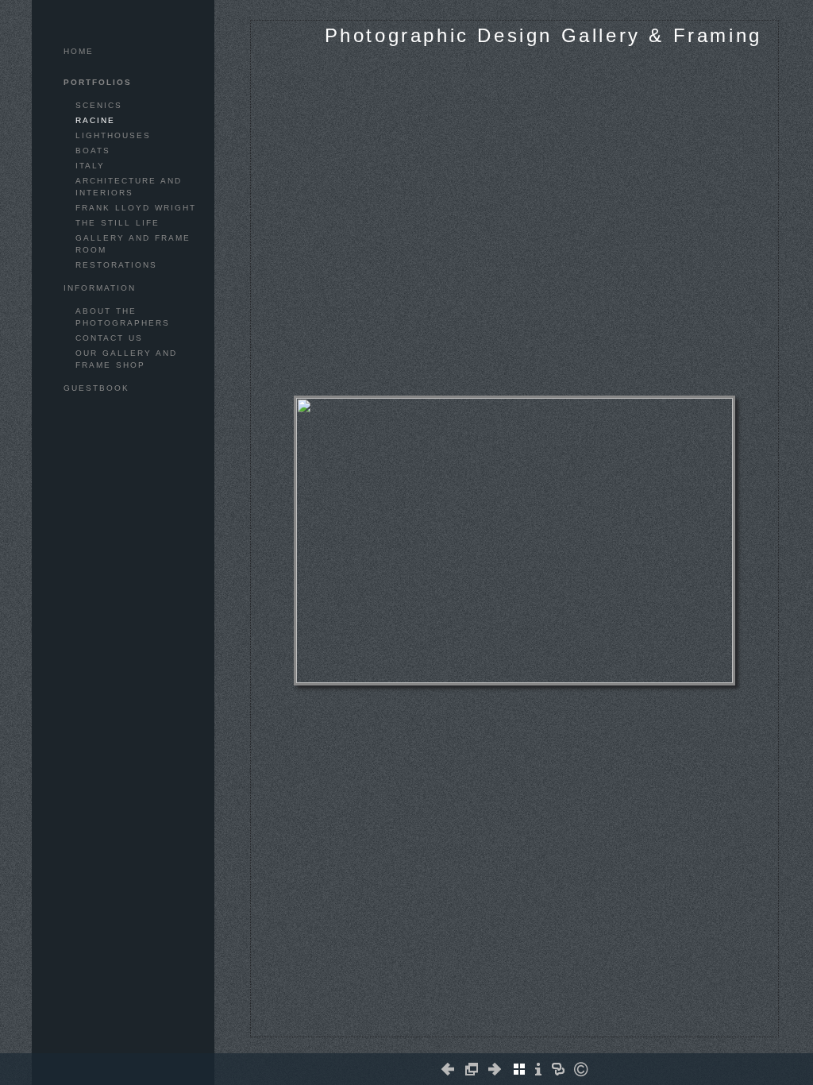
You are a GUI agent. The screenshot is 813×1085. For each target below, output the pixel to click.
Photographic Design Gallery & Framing (543, 35)
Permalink (545, 1024)
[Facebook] (499, 1030)
